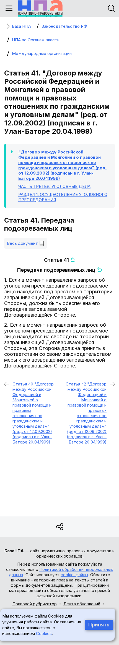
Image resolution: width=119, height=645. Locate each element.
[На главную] (40, 8)
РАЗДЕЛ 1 (62, 197)
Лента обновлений (81, 603)
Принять (98, 625)
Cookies (44, 633)
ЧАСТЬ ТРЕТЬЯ (54, 186)
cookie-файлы (74, 574)
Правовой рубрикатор (34, 603)
